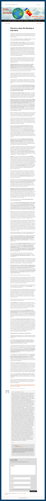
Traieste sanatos (26, 20)
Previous (37, 23)
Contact (39, 20)
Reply (13, 442)
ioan (13, 386)
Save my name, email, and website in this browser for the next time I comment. (21, 489)
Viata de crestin (14, 20)
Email (12, 482)
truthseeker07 (17, 445)
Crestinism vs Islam (20, 20)
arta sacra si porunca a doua (28, 384)
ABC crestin (9, 20)
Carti (30, 20)
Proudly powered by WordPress (23, 497)
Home (5, 20)
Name (12, 478)
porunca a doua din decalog (24, 385)
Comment (12, 465)
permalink (18, 386)
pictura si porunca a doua (18, 385)
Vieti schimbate (35, 20)
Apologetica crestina (19, 384)
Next (40, 23)
